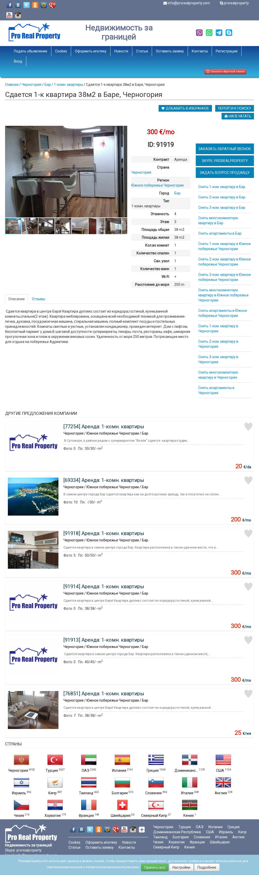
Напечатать (239, 116)
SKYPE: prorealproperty (225, 161)
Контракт (161, 159)
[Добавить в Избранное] (248, 427)
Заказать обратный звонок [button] (227, 71)
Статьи (142, 51)
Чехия (19, 815)
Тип (166, 201)
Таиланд (86, 793)
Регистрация (227, 51)
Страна (163, 167)
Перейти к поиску (234, 108)
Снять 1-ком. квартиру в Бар (221, 187)
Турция (52, 770)
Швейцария (121, 815)
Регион (163, 180)
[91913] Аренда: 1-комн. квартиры (103, 640)
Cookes (61, 51)
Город (164, 193)
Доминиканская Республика (177, 832)
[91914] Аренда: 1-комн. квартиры (103, 586)
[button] (123, 130)
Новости (121, 51)
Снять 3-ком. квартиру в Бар (221, 208)
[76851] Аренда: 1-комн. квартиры (103, 693)
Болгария (120, 793)
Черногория (18, 770)
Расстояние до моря (152, 284)
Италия (187, 793)
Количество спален (153, 253)
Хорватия (53, 815)
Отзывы (38, 299)
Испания (119, 770)
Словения (153, 793)
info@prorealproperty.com (189, 3)
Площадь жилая (155, 237)
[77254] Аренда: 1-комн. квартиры (103, 426)
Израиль (19, 793)
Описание (16, 299)
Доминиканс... (186, 770)
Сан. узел (161, 261)
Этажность (159, 214)
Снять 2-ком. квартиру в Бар (221, 197)
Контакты (200, 51)
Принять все (154, 867)
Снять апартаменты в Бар (220, 233)
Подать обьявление (30, 51)
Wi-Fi (165, 277)
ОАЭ (85, 770)
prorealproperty (236, 3)
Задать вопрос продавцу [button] (225, 173)
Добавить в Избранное (187, 108)
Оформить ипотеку (90, 51)
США (220, 770)
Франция (86, 815)
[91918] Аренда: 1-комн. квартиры (103, 533)
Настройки (181, 867)
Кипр (52, 793)
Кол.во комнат (157, 245)
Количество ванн (154, 269)
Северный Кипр (154, 815)
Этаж (164, 222)
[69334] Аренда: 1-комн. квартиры (103, 480)
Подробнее (207, 867)
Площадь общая (155, 230)
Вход (18, 61)
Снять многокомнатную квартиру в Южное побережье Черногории (223, 295)
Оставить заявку (170, 51)
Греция (153, 770)
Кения (188, 815)
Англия (221, 793)
